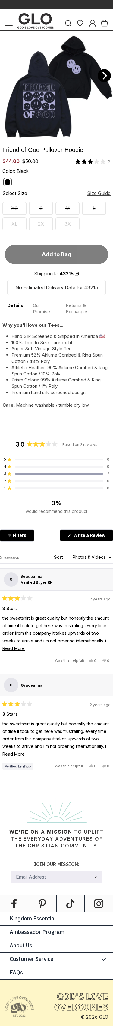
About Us (21, 945)
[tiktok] (71, 903)
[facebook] (14, 903)
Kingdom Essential (33, 918)
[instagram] (99, 903)
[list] (56, 87)
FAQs (16, 972)
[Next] (104, 75)
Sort (59, 557)
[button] (93, 161)
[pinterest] (42, 903)
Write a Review (92, 536)
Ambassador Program (37, 932)
